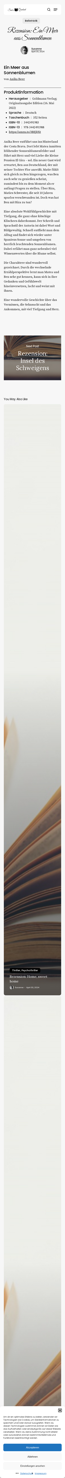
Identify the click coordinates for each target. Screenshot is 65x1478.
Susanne (36, 48)
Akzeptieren (32, 1447)
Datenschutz (26, 1473)
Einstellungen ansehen (32, 1465)
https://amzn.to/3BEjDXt (25, 132)
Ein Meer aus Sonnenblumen (19, 70)
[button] (60, 1410)
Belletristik (31, 20)
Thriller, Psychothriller (25, 970)
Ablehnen (33, 1456)
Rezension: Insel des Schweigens (32, 358)
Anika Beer (17, 79)
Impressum (40, 1473)
